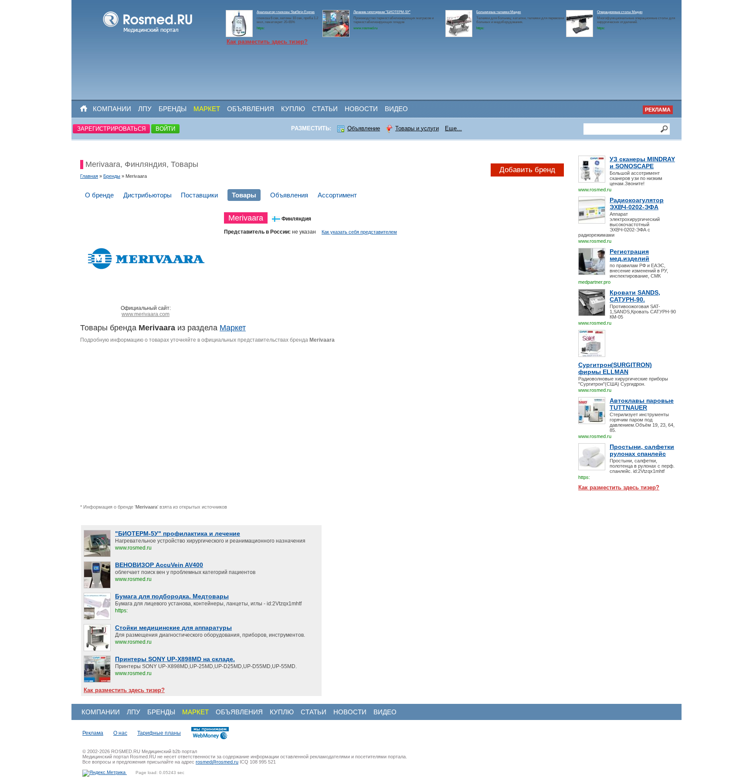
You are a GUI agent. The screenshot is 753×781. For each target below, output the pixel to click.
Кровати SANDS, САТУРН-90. (635, 296)
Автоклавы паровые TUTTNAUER (642, 404)
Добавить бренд (527, 170)
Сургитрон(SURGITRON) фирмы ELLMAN (615, 368)
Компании (112, 108)
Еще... (453, 128)
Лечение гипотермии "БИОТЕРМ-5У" (381, 12)
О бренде (99, 195)
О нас (120, 733)
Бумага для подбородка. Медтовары (172, 596)
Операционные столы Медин (619, 12)
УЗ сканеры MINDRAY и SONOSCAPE (642, 163)
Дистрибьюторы (147, 195)
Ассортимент (337, 195)
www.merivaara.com (146, 314)
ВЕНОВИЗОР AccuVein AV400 (159, 564)
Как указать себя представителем (359, 231)
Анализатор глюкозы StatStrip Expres (286, 12)
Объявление (363, 128)
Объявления (250, 108)
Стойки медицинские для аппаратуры (173, 627)
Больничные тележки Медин (498, 12)
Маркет (206, 108)
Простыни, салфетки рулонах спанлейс (642, 450)
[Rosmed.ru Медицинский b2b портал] (148, 33)
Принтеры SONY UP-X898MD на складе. (175, 658)
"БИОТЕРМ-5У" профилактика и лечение (177, 533)
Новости (361, 108)
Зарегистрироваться (111, 129)
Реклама (658, 110)
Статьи (325, 108)
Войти (165, 129)
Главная (89, 176)
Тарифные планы (159, 733)
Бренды (173, 108)
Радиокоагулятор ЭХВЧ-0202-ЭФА (637, 204)
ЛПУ (145, 108)
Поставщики (199, 195)
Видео (396, 108)
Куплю (293, 108)
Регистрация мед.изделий (629, 255)
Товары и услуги (417, 128)
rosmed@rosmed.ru (217, 761)
